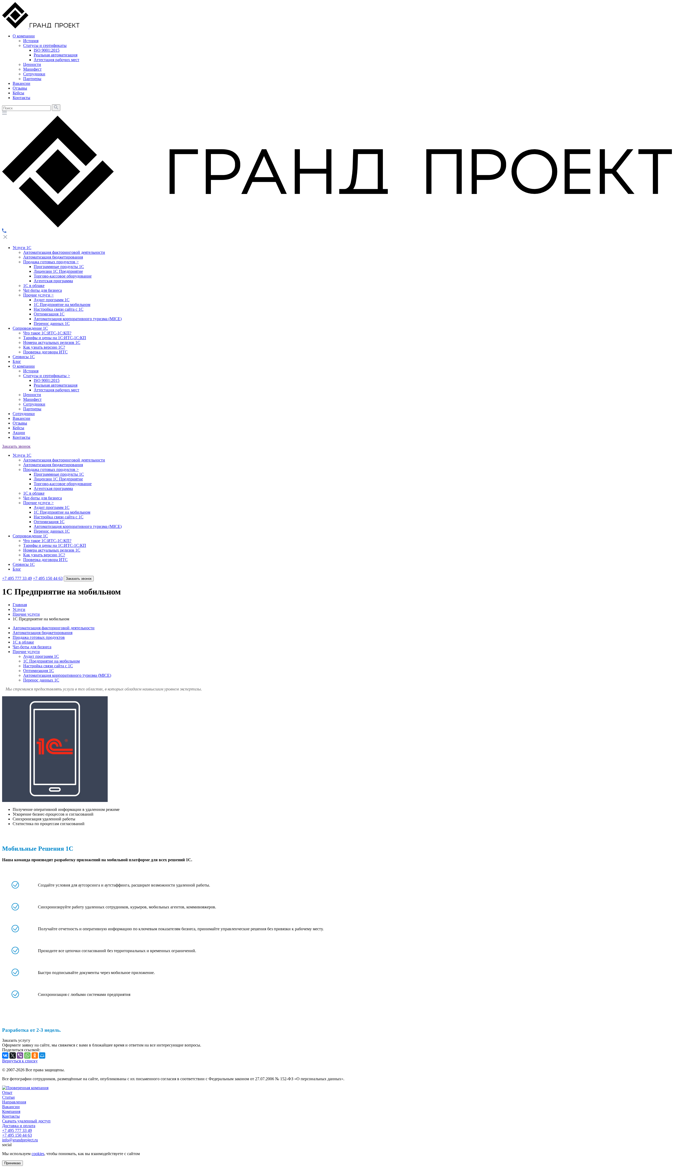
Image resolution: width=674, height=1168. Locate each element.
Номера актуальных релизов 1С (51, 342)
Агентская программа (53, 281)
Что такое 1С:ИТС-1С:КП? (47, 333)
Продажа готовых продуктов (51, 262)
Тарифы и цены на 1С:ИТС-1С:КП (54, 337)
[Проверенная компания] (25, 1088)
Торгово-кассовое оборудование (63, 276)
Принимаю (12, 1163)
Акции (19, 432)
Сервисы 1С (24, 356)
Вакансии (21, 418)
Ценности (32, 394)
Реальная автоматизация (55, 385)
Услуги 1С (22, 247)
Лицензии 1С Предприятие (58, 271)
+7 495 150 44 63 (48, 578)
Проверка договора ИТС (45, 352)
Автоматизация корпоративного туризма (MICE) (78, 319)
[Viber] (20, 1055)
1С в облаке (33, 285)
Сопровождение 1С (30, 328)
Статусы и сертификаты (46, 375)
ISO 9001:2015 (47, 380)
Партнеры (32, 409)
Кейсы (18, 428)
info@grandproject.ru (20, 1140)
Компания (11, 1111)
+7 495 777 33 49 (17, 578)
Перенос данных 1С (52, 323)
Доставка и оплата (18, 1125)
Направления (14, 1102)
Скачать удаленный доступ (26, 1121)
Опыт (7, 1092)
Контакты (21, 437)
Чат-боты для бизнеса (42, 290)
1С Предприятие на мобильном (62, 304)
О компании (24, 366)
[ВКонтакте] (5, 1055)
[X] (12, 1055)
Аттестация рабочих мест (56, 390)
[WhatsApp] (27, 1055)
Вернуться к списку (20, 1061)
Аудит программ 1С (52, 300)
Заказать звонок (16, 446)
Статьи (8, 1097)
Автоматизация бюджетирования (53, 257)
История (30, 371)
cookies (38, 1153)
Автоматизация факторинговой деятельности (64, 252)
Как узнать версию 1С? (44, 347)
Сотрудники (34, 404)
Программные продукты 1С (59, 266)
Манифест (32, 399)
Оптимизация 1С (49, 314)
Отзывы (20, 423)
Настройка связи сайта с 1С (58, 309)
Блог (17, 361)
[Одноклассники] (35, 1055)
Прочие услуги (38, 295)
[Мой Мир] (42, 1055)
